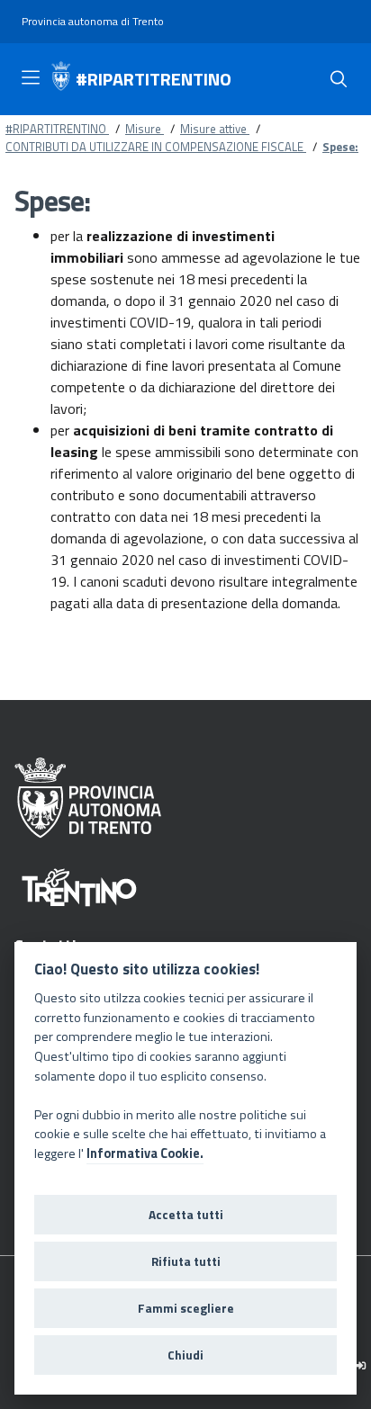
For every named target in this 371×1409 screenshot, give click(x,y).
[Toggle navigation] (30, 77)
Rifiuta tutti (186, 1261)
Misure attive (214, 129)
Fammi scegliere (186, 1308)
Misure (144, 129)
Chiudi (185, 1355)
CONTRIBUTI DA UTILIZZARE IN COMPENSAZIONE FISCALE (155, 147)
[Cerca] (338, 79)
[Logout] (361, 1365)
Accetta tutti (186, 1215)
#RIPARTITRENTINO (153, 79)
